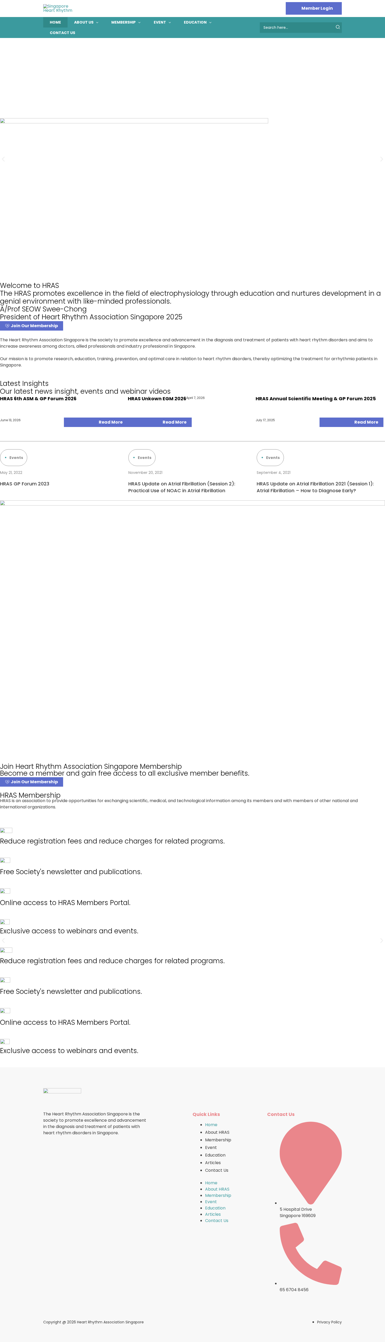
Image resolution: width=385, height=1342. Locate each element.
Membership (123, 22)
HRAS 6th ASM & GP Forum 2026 (38, 398)
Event (160, 22)
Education (195, 22)
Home (55, 22)
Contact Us (62, 32)
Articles (213, 1163)
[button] (96, 22)
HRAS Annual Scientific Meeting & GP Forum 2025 (316, 398)
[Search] (338, 27)
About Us (84, 22)
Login (314, 8)
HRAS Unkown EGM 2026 (157, 398)
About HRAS (217, 1132)
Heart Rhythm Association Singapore (110, 1322)
